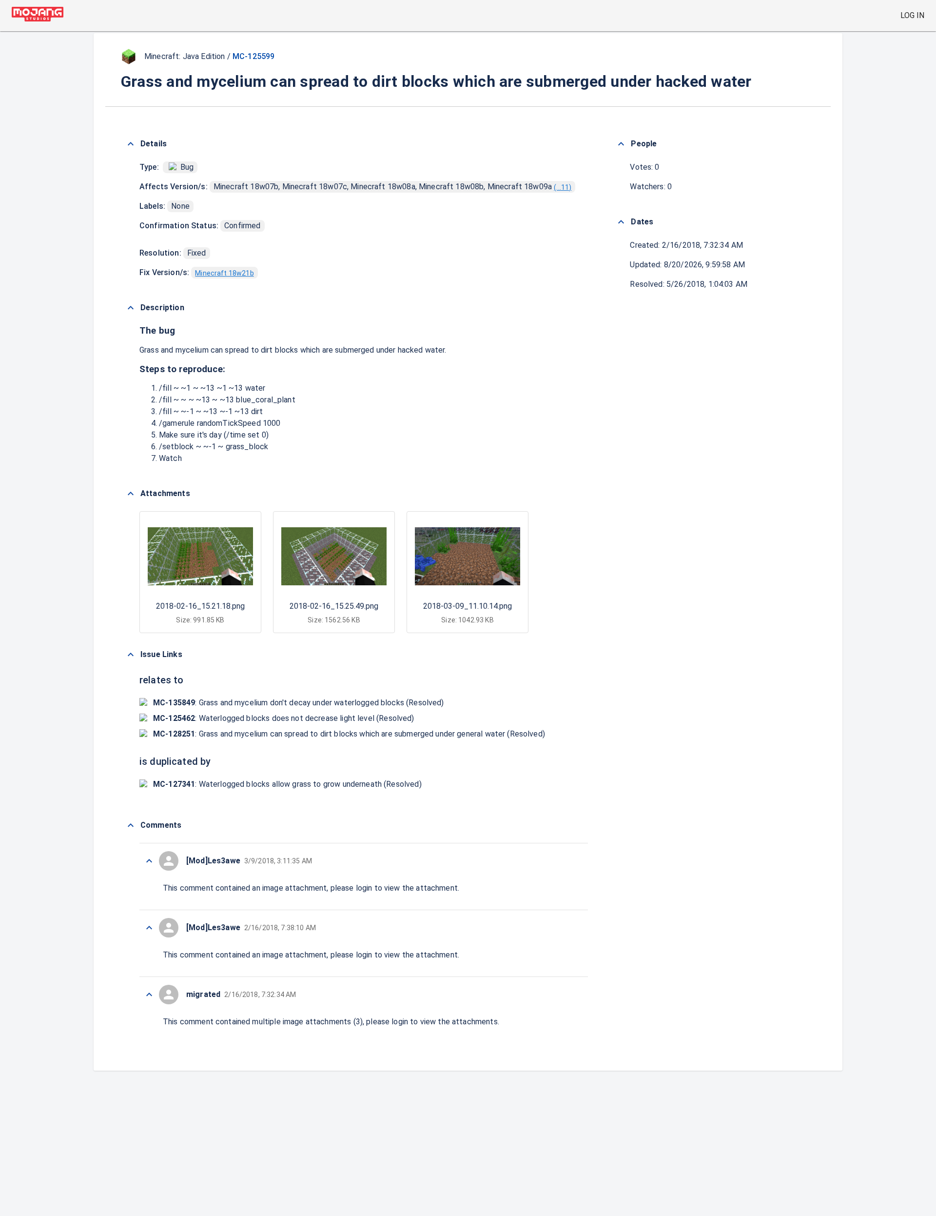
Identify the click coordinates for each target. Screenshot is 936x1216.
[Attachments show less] (130, 493)
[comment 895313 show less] (149, 994)
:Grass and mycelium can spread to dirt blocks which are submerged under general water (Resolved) (349, 733)
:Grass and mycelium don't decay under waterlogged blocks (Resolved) (298, 702)
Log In (912, 15)
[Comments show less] (130, 825)
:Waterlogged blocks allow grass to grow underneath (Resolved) (287, 784)
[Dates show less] (621, 222)
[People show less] (621, 144)
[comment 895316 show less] (149, 861)
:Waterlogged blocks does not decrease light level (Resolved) (283, 718)
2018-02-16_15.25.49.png (334, 606)
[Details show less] (130, 144)
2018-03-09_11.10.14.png (467, 606)
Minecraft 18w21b (224, 273)
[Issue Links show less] (130, 654)
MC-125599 (253, 56)
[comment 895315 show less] (149, 927)
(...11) (562, 187)
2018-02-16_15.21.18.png (200, 606)
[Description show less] (130, 308)
